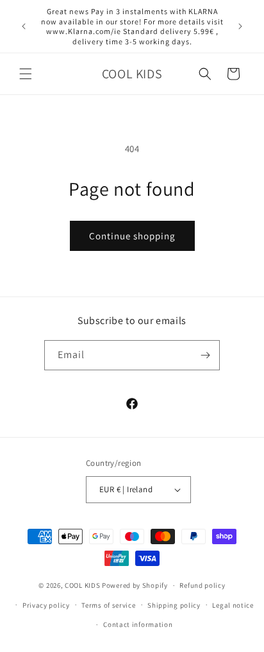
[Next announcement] (240, 26)
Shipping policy (174, 605)
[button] (26, 74)
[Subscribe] (205, 355)
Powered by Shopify (135, 585)
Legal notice (232, 605)
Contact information (137, 624)
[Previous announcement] (24, 26)
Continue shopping (132, 236)
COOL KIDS (83, 585)
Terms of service (108, 605)
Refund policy (202, 585)
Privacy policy (46, 605)
